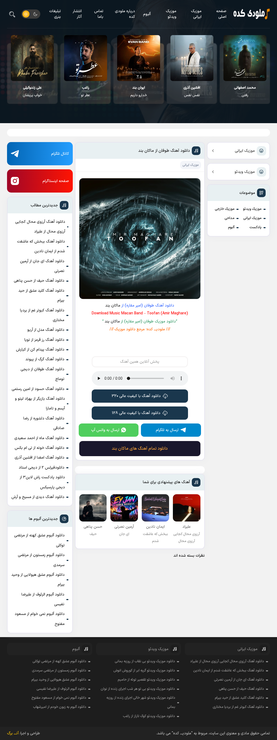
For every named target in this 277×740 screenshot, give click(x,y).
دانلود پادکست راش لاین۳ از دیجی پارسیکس (42, 482)
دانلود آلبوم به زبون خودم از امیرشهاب (59, 707)
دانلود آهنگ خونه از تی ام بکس (39, 448)
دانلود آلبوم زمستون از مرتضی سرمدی (41, 560)
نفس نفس (191, 91)
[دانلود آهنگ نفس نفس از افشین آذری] (191, 58)
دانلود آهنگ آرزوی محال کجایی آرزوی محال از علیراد (40, 226)
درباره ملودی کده (125, 14)
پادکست (255, 227)
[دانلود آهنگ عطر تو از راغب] (85, 58)
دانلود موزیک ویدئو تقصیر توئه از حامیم (146, 679)
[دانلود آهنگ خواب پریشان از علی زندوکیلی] (32, 58)
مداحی (230, 218)
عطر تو (85, 91)
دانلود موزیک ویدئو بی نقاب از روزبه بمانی (145, 661)
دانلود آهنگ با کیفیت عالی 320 (136, 396)
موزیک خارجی (225, 209)
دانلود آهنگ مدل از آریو (45, 330)
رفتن (245, 91)
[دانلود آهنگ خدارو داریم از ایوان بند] (138, 58)
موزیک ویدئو (171, 14)
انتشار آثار (77, 14)
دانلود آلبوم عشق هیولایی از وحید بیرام (38, 579)
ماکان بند (112, 305)
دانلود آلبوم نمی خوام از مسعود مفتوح (40, 619)
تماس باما (98, 14)
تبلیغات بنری (55, 14)
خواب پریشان (32, 91)
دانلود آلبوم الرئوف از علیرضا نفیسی (42, 599)
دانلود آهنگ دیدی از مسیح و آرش (37, 497)
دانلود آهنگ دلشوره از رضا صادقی (43, 423)
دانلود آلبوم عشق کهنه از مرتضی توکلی (39, 540)
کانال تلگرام (60, 154)
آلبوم (147, 14)
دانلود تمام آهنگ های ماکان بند (140, 448)
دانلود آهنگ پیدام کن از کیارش (40, 349)
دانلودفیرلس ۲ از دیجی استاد (41, 467)
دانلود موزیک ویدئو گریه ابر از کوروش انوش (144, 670)
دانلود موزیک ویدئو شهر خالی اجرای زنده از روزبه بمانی (140, 702)
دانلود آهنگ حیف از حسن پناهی (39, 281)
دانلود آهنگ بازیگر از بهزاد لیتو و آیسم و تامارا (40, 403)
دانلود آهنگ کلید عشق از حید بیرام (41, 295)
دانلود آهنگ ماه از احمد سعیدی (39, 438)
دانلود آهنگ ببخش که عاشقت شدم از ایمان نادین (41, 246)
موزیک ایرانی (196, 14)
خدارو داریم (138, 91)
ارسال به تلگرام (167, 430)
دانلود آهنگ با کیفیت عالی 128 (136, 413)
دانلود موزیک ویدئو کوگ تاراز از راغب (149, 716)
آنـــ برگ (13, 733)
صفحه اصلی (221, 14)
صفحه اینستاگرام (55, 181)
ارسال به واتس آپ (105, 430)
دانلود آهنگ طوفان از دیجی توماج (42, 374)
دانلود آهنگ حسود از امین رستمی (38, 389)
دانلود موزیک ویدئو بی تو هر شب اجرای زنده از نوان (138, 689)
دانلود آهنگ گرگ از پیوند (44, 359)
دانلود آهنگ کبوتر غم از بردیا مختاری (42, 315)
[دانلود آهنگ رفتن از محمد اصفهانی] (244, 58)
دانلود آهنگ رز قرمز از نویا (44, 340)
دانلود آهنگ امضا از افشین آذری (39, 457)
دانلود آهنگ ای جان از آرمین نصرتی (42, 266)
